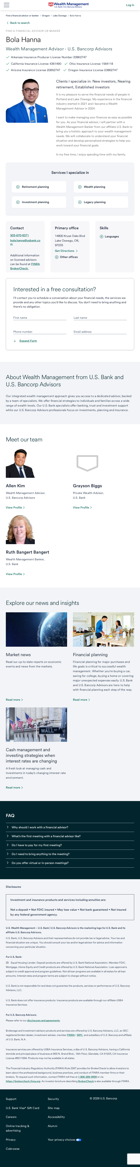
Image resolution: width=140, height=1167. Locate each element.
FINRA (71, 1035)
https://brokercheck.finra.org (23, 1081)
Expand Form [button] (28, 341)
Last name (80, 317)
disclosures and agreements (43, 1020)
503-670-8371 (19, 235)
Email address (83, 331)
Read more (13, 699)
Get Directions (64, 251)
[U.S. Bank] (68, 5)
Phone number (22, 331)
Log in (130, 5)
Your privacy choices (61, 1139)
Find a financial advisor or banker (22, 16)
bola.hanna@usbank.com (25, 242)
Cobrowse (13, 1148)
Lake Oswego (60, 16)
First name (20, 317)
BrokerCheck (86, 1081)
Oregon (46, 16)
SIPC (80, 1035)
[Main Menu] (6, 5)
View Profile (14, 507)
